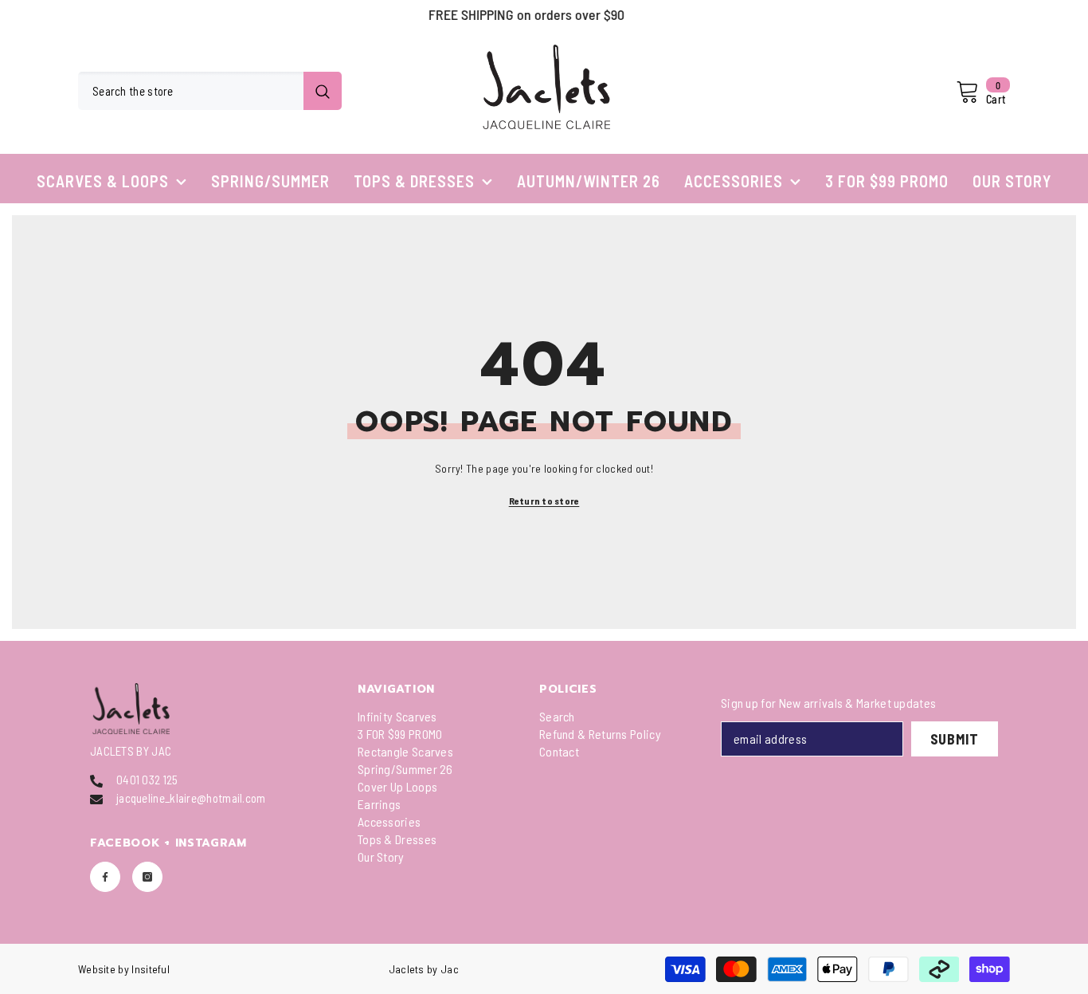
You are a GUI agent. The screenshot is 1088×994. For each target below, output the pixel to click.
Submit (954, 739)
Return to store (544, 500)
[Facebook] (105, 877)
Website (96, 969)
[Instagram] (147, 877)
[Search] (210, 91)
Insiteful (150, 969)
